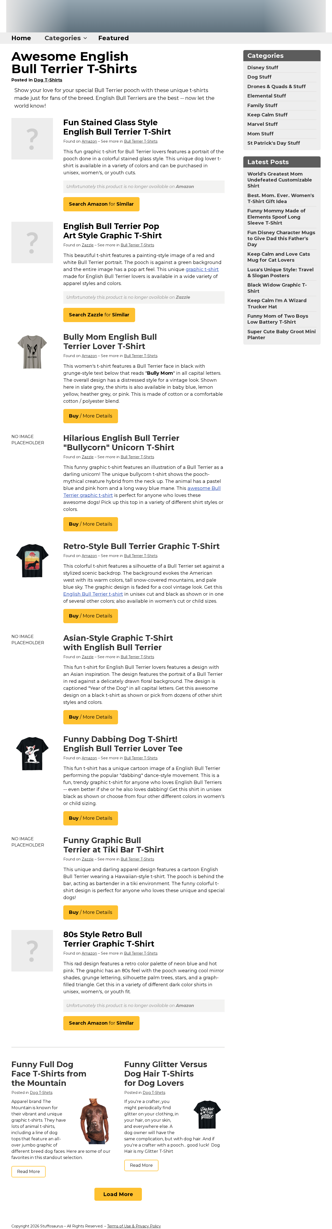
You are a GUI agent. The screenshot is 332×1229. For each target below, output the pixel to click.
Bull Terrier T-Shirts (140, 141)
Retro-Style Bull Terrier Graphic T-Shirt (141, 546)
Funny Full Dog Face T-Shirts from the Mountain (48, 1074)
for (101, 204)
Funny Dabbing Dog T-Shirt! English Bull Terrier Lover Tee (123, 743)
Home (21, 38)
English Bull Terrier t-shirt (93, 594)
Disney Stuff (262, 68)
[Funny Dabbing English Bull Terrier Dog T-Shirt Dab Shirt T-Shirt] (32, 754)
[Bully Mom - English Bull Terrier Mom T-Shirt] (32, 351)
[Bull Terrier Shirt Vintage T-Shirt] (32, 561)
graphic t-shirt (202, 269)
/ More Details (90, 416)
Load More (118, 1194)
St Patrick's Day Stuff (273, 143)
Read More (28, 1171)
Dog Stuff (259, 77)
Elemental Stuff (266, 96)
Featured (113, 38)
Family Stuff (262, 105)
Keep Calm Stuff (267, 115)
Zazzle (88, 245)
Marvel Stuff (262, 124)
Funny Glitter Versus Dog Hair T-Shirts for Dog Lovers (165, 1074)
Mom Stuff (260, 134)
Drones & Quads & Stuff (276, 86)
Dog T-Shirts (48, 80)
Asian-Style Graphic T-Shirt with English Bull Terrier (118, 642)
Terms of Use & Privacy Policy (134, 1226)
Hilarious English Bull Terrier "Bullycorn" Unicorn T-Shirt (121, 442)
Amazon (89, 141)
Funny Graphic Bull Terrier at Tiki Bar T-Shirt (113, 845)
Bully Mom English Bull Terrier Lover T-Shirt (110, 341)
